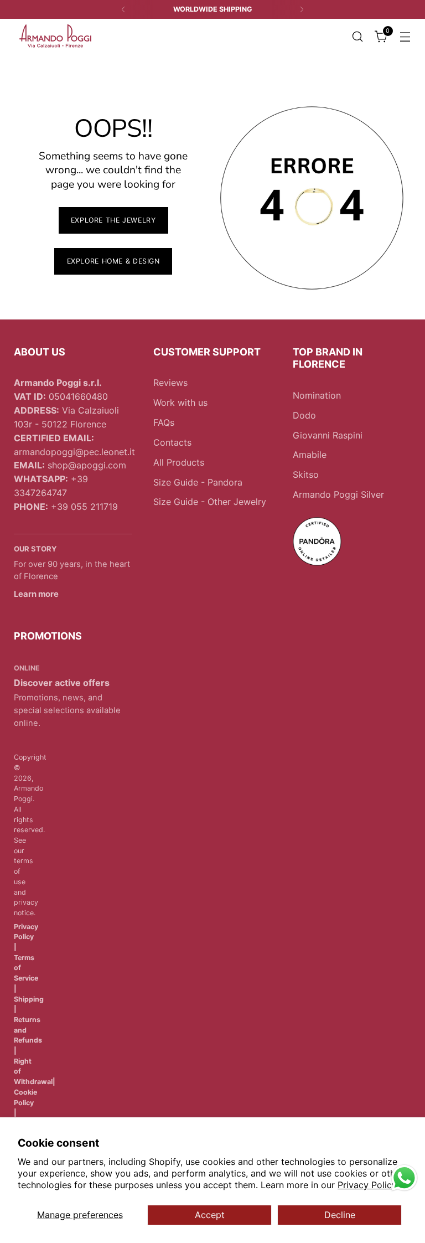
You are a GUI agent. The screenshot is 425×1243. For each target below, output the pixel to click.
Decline (339, 1214)
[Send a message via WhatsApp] (404, 1178)
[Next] (301, 9)
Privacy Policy (367, 1184)
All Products (178, 462)
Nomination (317, 395)
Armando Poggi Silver (338, 494)
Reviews (170, 382)
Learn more (36, 594)
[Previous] (123, 9)
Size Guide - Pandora (197, 482)
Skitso (306, 474)
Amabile (309, 454)
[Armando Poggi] (55, 36)
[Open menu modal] (405, 36)
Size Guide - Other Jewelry (209, 501)
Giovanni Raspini (327, 435)
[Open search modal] (357, 36)
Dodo (304, 415)
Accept (210, 1214)
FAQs (163, 422)
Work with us (180, 402)
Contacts (172, 442)
